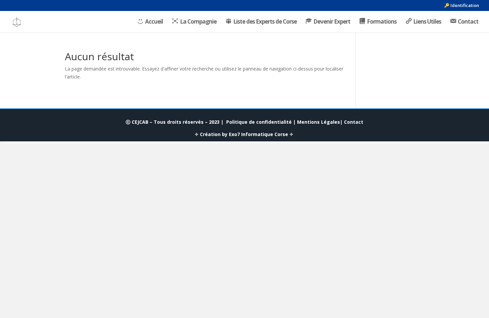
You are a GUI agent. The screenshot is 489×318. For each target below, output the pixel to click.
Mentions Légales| (320, 122)
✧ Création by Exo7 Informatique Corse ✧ (244, 134)
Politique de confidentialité (259, 122)
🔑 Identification (461, 5)
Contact (353, 122)
